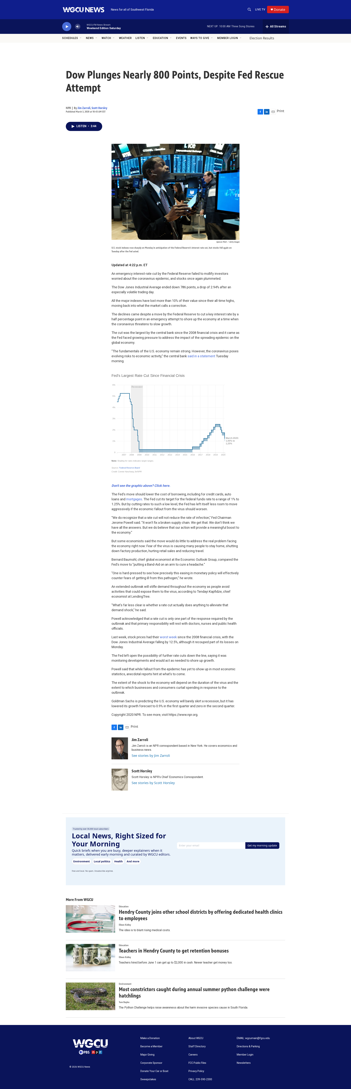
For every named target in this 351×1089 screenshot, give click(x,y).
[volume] (78, 27)
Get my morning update (262, 845)
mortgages (134, 499)
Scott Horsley (99, 108)
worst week (168, 637)
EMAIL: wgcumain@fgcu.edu (253, 1038)
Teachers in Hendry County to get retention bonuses (174, 950)
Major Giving (147, 1054)
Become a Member (151, 1046)
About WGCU (195, 1038)
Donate (279, 10)
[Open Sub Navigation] (80, 38)
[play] (67, 27)
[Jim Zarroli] (120, 748)
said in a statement (201, 356)
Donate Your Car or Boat (154, 1071)
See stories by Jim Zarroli (151, 755)
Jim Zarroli (84, 108)
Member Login (227, 38)
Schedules (70, 38)
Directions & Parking (248, 1046)
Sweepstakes (148, 1079)
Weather (125, 38)
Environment (125, 983)
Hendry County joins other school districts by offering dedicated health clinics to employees (200, 915)
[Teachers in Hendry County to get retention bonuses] (90, 957)
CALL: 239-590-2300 (200, 1079)
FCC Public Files (197, 1063)
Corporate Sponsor (151, 1063)
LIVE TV (260, 9)
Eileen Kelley (125, 924)
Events (181, 38)
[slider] (83, 26)
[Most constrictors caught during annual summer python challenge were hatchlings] (90, 996)
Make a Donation (150, 1038)
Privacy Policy (196, 1071)
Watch (106, 38)
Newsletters (244, 1063)
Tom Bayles (124, 1002)
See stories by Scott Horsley (153, 783)
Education (160, 38)
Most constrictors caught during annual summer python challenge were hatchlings (194, 992)
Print (280, 111)
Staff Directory (197, 1046)
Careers (193, 1054)
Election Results (262, 38)
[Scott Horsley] (120, 780)
